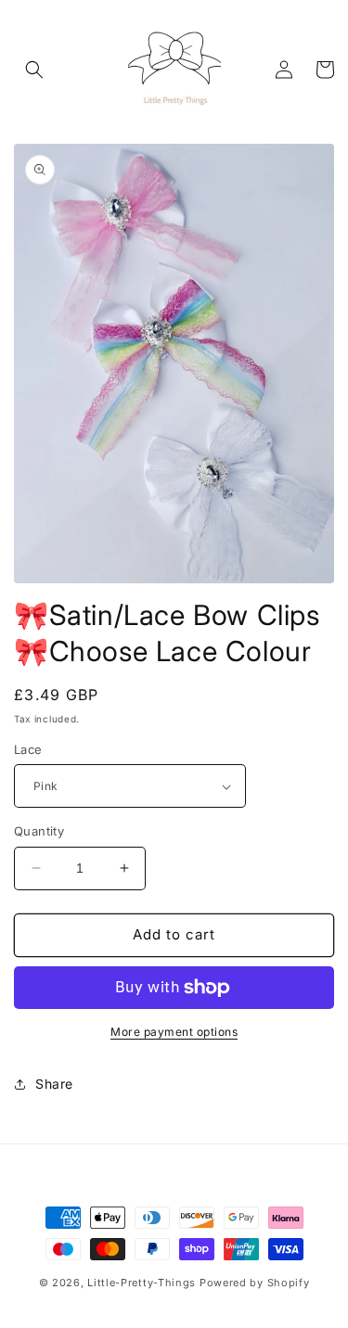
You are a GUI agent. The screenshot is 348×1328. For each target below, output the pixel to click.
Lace (28, 749)
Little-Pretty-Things (141, 1282)
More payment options (174, 1032)
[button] (34, 69)
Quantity (39, 831)
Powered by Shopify (255, 1282)
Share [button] (54, 1084)
